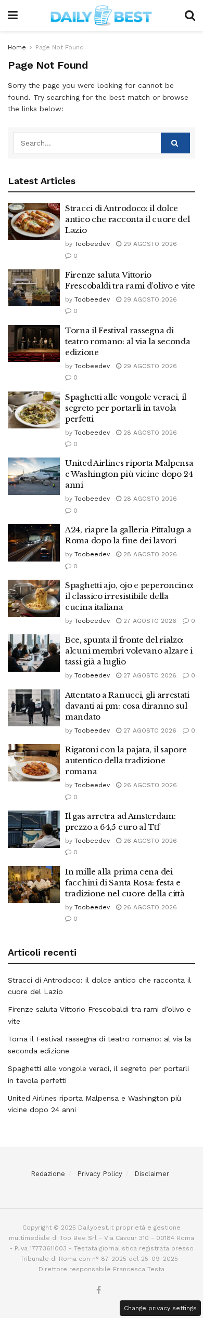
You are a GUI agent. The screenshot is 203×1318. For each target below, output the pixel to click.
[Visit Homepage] (101, 15)
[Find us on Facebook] (98, 1291)
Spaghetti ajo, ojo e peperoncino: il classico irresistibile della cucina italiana (129, 596)
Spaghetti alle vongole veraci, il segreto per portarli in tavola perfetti (125, 408)
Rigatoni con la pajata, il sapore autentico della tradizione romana (126, 760)
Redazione (48, 1174)
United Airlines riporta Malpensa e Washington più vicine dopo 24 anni (129, 474)
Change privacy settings (160, 1308)
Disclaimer (151, 1174)
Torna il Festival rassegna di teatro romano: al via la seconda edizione (127, 341)
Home (17, 47)
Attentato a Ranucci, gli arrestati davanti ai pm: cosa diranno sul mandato (127, 706)
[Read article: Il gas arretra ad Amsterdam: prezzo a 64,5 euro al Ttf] (34, 829)
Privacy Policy (99, 1174)
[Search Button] (190, 15)
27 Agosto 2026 (148, 620)
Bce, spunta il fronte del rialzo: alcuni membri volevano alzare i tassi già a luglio (129, 651)
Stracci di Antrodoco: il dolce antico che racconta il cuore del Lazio (127, 219)
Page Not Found (59, 47)
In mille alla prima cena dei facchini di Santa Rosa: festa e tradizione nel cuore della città (124, 882)
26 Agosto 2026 (149, 785)
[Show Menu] (13, 15)
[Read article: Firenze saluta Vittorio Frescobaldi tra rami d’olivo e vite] (34, 288)
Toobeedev (92, 243)
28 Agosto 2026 (149, 432)
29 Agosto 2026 (149, 243)
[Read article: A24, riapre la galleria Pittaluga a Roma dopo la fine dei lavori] (34, 543)
